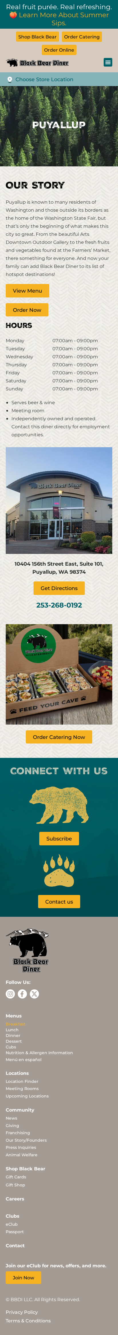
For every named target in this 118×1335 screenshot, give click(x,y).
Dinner (13, 1035)
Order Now (27, 309)
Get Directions (59, 588)
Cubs (11, 1047)
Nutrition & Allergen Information (39, 1052)
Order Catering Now (59, 736)
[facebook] (22, 994)
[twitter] (34, 994)
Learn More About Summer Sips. (64, 18)
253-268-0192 (59, 605)
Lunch (12, 1029)
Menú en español (24, 1059)
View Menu (27, 290)
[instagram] (10, 994)
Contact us (59, 901)
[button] (108, 62)
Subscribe (59, 838)
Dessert (14, 1041)
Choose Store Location (44, 79)
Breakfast (15, 1024)
